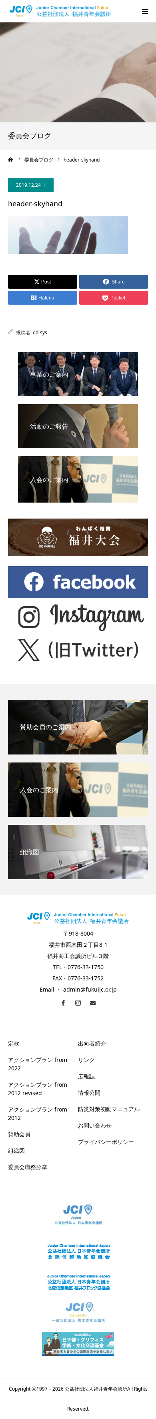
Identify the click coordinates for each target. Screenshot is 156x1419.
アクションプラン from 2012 (37, 1114)
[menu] (145, 11)
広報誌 (86, 1076)
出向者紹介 (92, 1043)
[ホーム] (11, 159)
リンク (86, 1060)
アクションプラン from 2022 (37, 1064)
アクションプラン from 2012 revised (37, 1089)
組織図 (16, 1150)
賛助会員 (19, 1134)
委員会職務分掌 (27, 1167)
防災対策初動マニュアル (109, 1109)
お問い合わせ (95, 1125)
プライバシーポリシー (106, 1142)
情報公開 (89, 1092)
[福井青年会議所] (60, 11)
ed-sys (40, 332)
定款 (13, 1043)
